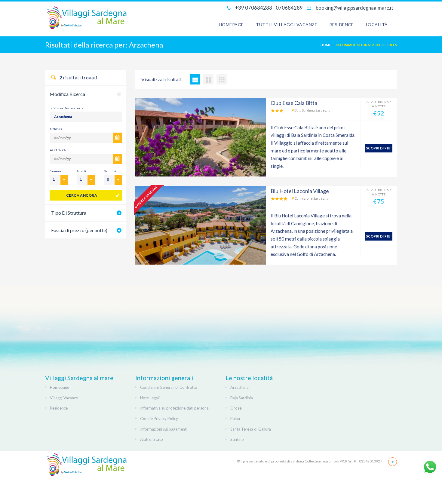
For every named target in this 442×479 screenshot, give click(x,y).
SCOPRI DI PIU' (378, 148)
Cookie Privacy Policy (159, 418)
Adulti (81, 171)
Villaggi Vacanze (64, 397)
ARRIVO (56, 129)
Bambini (110, 171)
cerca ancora (81, 195)
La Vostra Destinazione (67, 108)
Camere (55, 171)
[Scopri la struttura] (200, 137)
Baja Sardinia (241, 397)
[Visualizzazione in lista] (195, 79)
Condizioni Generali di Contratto (168, 387)
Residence (341, 24)
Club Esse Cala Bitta (294, 103)
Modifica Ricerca (67, 94)
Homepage (231, 24)
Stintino (237, 439)
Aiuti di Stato (151, 439)
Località (377, 24)
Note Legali (150, 397)
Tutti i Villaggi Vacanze (286, 24)
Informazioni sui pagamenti (163, 429)
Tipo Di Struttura (68, 213)
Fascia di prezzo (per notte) (79, 230)
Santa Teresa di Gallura (250, 429)
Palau (235, 418)
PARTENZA (58, 150)
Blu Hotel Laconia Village (300, 191)
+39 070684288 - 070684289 (268, 8)
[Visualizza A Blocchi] (221, 79)
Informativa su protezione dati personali (175, 408)
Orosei (236, 408)
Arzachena (239, 387)
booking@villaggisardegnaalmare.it (354, 8)
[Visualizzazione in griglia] (208, 79)
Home (326, 45)
